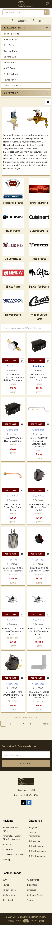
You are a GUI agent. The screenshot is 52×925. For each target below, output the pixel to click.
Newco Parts (9, 79)
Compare (22, 360)
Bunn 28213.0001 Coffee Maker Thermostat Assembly (13, 631)
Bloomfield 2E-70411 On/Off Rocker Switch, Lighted (13, 695)
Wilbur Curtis (33, 879)
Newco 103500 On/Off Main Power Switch (13, 439)
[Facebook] (28, 802)
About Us (6, 844)
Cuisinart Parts (10, 51)
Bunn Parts (8, 45)
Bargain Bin (34, 827)
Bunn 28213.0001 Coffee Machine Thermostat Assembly (39, 631)
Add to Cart (10, 360)
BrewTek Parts (10, 39)
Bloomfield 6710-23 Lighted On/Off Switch (39, 569)
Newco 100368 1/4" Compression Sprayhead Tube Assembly (39, 442)
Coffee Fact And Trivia (12, 854)
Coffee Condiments (37, 851)
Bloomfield (32, 884)
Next (45, 723)
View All (30, 899)
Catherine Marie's (35, 894)
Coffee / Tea (34, 840)
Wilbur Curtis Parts (12, 85)
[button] (48, 102)
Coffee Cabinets (36, 846)
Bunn (4, 879)
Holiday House (9, 889)
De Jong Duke (9, 56)
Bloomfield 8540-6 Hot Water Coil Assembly (13, 569)
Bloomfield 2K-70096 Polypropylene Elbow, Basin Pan (39, 695)
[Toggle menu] (4, 4)
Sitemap (6, 859)
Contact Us (7, 849)
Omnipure (31, 889)
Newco (5, 884)
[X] (23, 802)
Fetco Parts (8, 62)
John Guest (7, 899)
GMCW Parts (9, 68)
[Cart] (48, 4)
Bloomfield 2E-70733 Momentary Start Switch (39, 507)
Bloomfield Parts (11, 33)
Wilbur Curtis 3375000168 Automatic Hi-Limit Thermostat (13, 377)
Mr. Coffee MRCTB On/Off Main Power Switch (39, 377)
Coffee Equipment (37, 856)
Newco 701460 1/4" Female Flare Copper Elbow (13, 507)
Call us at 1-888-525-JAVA (26, 795)
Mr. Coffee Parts (10, 74)
